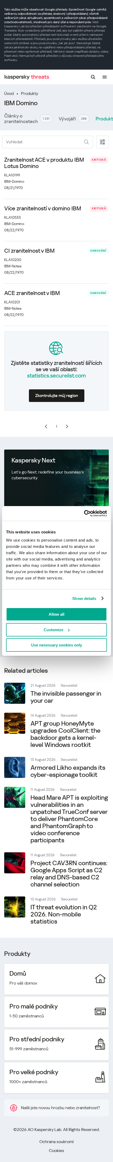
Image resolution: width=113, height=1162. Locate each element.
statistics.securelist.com (56, 376)
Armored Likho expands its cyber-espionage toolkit (67, 771)
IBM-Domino (14, 181)
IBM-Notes (13, 266)
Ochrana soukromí (56, 1141)
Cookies (56, 1150)
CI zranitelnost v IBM (29, 251)
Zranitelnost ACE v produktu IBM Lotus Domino (44, 163)
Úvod (9, 93)
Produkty (29, 93)
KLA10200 (12, 260)
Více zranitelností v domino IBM (42, 208)
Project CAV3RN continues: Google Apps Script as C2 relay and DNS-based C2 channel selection (68, 873)
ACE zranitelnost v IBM (32, 293)
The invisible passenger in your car (65, 697)
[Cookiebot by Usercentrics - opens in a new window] (84, 513)
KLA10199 (12, 175)
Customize (53, 630)
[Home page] (26, 77)
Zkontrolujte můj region (56, 395)
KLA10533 (12, 217)
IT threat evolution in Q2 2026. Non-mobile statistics (63, 914)
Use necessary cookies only (56, 645)
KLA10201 (12, 302)
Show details (84, 598)
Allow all (56, 614)
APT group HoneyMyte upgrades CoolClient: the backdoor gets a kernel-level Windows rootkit (65, 734)
